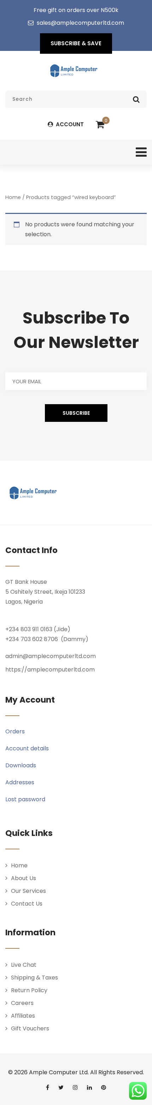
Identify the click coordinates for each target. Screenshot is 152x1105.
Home (13, 197)
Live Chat (23, 965)
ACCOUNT (69, 124)
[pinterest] (103, 1087)
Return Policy (29, 990)
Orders (15, 731)
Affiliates (23, 1016)
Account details (27, 748)
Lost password (25, 799)
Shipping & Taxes (34, 977)
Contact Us (26, 904)
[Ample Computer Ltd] (73, 70)
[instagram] (75, 1087)
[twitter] (61, 1087)
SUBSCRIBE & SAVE (76, 43)
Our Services (28, 891)
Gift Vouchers (30, 1028)
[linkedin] (89, 1087)
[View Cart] (100, 125)
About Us (23, 878)
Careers (22, 1003)
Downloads (20, 765)
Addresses (19, 782)
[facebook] (47, 1087)
